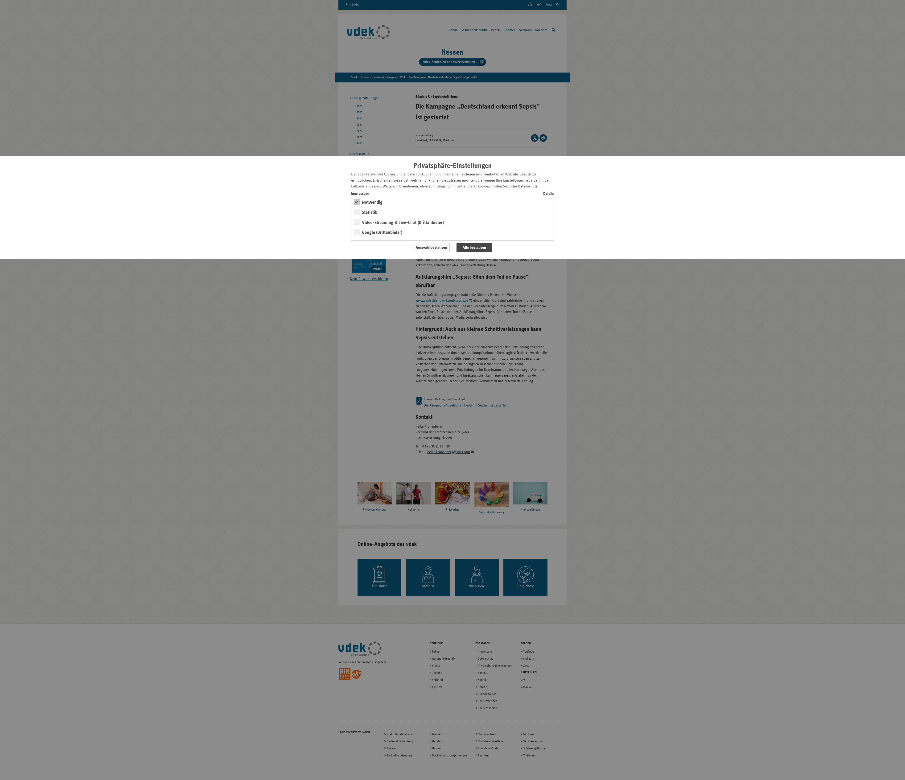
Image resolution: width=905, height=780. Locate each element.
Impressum (360, 194)
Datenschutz (527, 186)
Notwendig (372, 202)
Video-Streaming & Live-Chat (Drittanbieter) (403, 222)
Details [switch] (548, 194)
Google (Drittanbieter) (382, 232)
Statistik (369, 212)
